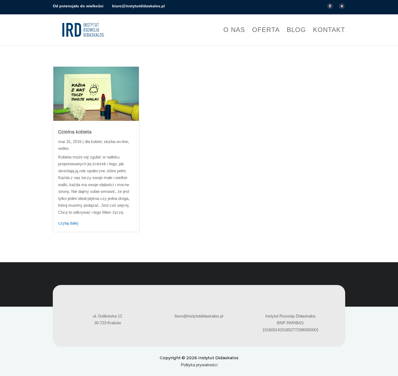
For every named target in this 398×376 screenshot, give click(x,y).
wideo (63, 148)
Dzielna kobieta (75, 132)
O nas (234, 30)
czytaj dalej (68, 223)
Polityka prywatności (199, 364)
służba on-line (116, 141)
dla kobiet (93, 141)
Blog (296, 30)
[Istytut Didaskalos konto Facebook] (330, 8)
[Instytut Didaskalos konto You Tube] (341, 8)
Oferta (266, 30)
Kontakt (329, 30)
